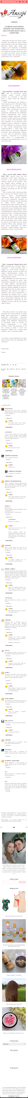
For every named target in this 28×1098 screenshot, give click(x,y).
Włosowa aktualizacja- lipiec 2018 (14, 1004)
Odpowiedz (8, 415)
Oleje (19, 369)
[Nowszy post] (1, 827)
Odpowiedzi (9, 418)
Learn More (11, 1096)
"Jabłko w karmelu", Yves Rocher (14, 975)
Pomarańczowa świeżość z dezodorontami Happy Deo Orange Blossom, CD (14, 945)
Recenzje (23, 369)
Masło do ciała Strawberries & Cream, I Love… (14, 1033)
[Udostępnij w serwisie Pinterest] (16, 365)
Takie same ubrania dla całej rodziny (14, 916)
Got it (17, 1096)
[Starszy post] (26, 827)
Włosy (3, 370)
